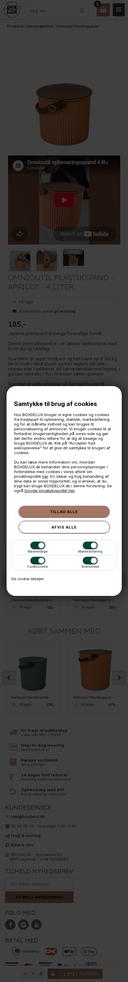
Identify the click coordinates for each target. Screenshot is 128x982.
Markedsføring (90, 551)
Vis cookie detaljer (27, 579)
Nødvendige (38, 551)
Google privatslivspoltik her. (49, 490)
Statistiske (90, 566)
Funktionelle (37, 566)
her (45, 476)
